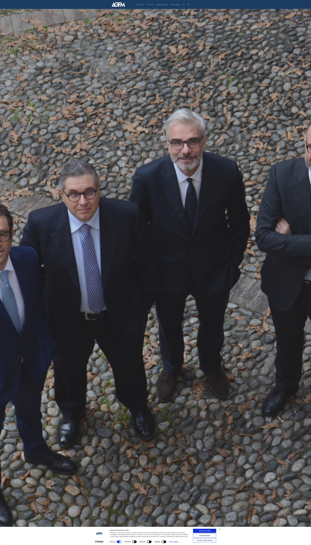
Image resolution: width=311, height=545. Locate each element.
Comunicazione (162, 5)
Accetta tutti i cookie (204, 530)
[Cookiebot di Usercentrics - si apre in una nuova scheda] (99, 542)
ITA (184, 5)
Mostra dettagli (173, 541)
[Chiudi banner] (219, 529)
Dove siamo (175, 5)
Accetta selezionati (204, 535)
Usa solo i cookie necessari (204, 540)
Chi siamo (140, 5)
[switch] (134, 541)
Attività (150, 5)
